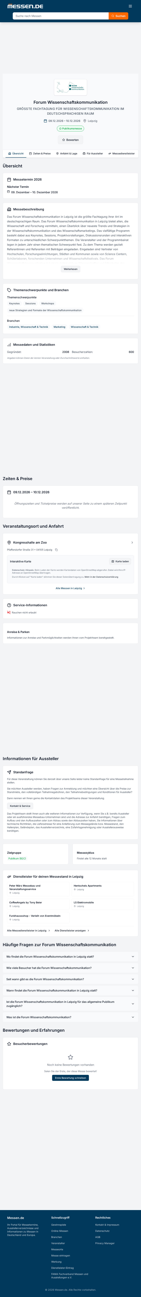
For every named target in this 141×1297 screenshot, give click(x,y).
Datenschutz (102, 1230)
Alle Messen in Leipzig (69, 588)
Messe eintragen (60, 1255)
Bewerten (72, 140)
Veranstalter (58, 1243)
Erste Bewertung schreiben (70, 1077)
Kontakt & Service (20, 805)
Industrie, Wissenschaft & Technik (28, 326)
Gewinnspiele (58, 1224)
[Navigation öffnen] (130, 6)
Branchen (56, 1237)
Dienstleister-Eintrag (62, 1267)
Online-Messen (59, 1230)
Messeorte (57, 1249)
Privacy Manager (105, 1243)
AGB (97, 1237)
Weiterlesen (70, 269)
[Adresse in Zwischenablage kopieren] (56, 549)
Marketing (59, 326)
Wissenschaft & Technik (84, 326)
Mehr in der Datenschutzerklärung (101, 577)
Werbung (56, 1261)
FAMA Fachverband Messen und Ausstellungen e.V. (69, 1276)
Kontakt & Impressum (107, 1224)
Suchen (121, 16)
